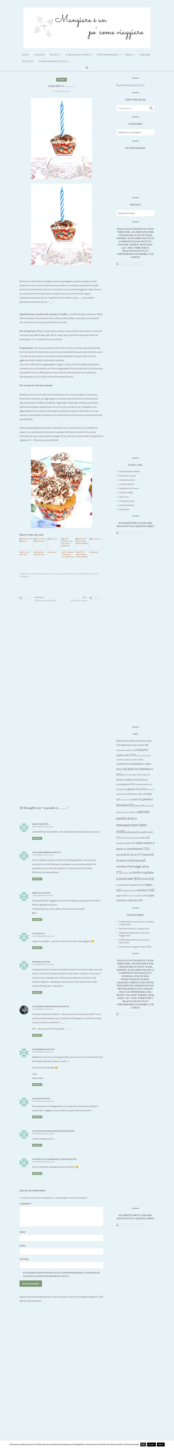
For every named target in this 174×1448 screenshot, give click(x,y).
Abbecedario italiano (125, 750)
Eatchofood (124, 509)
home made (123, 794)
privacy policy (61, 1276)
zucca (131, 896)
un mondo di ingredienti (130, 885)
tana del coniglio (126, 492)
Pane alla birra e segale (129, 946)
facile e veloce (127, 779)
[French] (122, 85)
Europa (145, 775)
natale (137, 799)
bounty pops (94, 552)
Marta (25, 574)
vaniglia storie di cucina (129, 488)
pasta (140, 805)
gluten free (137, 789)
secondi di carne (129, 854)
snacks (127, 873)
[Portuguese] (134, 85)
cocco (50, 574)
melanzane (125, 800)
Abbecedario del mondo (134, 744)
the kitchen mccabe (127, 475)
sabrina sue (124, 496)
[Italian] (130, 85)
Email (22, 1245)
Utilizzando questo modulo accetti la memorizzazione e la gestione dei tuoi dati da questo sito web (61, 1274)
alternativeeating (126, 505)
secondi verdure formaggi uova (132, 866)
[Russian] (139, 85)
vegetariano (129, 890)
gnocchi (150, 789)
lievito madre (138, 794)
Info (143, 1444)
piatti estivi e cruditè (127, 812)
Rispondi (37, 838)
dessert (61, 80)
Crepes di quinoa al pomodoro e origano (136, 921)
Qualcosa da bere (129, 838)
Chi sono (39, 54)
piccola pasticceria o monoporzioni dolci (74, 574)
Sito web (24, 1259)
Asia (139, 756)
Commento (25, 1204)
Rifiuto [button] (160, 1444)
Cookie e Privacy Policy (53, 61)
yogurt (121, 895)
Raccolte (28, 61)
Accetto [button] (151, 1444)
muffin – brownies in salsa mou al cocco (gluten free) (68, 554)
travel (147, 878)
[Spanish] (143, 85)
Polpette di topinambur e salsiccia (133, 932)
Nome (22, 1232)
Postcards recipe (107, 54)
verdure (145, 890)
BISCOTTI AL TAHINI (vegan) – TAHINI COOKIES (82, 554)
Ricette (54, 54)
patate (149, 806)
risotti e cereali (125, 843)
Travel (129, 54)
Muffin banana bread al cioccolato (133, 939)
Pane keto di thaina (127, 928)
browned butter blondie (129, 471)
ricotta (144, 837)
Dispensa (144, 54)
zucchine (141, 895)
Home (25, 54)
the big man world (127, 501)
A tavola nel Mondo (77, 54)
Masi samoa (51, 552)
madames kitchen (126, 484)
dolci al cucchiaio (131, 775)
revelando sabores (127, 480)
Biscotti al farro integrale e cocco (39, 553)
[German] (126, 85)
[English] (118, 85)
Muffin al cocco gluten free (24, 553)
